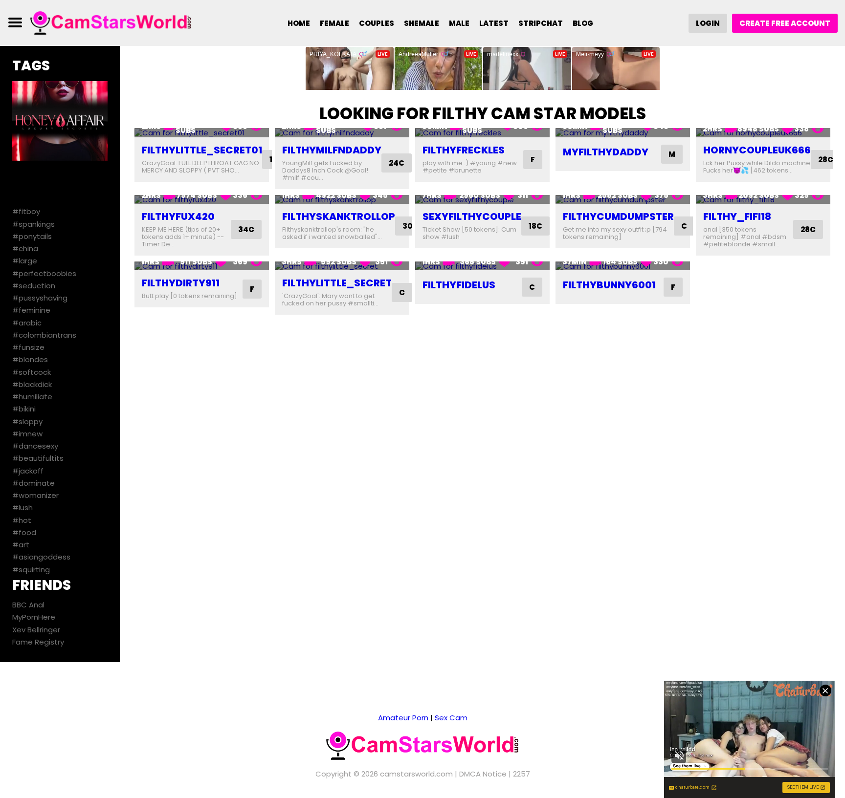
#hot (21, 520)
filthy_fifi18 (737, 216)
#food (24, 532)
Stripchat (540, 23)
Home (299, 23)
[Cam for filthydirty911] (201, 266)
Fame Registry (38, 642)
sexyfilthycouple (471, 216)
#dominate (33, 483)
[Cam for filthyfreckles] (482, 132)
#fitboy (26, 211)
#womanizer (35, 495)
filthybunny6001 (609, 285)
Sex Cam (451, 717)
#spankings (33, 224)
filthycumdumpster (618, 216)
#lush (22, 507)
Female (334, 23)
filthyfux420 (178, 216)
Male (459, 23)
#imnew (27, 434)
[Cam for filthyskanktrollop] (342, 199)
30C (410, 226)
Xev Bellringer (36, 630)
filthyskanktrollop (338, 216)
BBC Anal (28, 605)
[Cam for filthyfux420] (201, 199)
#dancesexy (35, 446)
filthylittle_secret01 (202, 150)
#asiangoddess (41, 557)
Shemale (421, 23)
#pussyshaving (39, 298)
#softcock (31, 372)
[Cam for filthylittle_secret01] (201, 132)
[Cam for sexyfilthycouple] (482, 199)
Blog (583, 23)
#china (25, 248)
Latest (494, 23)
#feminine (31, 310)
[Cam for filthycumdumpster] (623, 199)
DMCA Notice (483, 774)
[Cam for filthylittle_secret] (342, 266)
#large (24, 261)
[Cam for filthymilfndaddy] (342, 132)
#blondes (30, 359)
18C (535, 226)
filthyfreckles (463, 150)
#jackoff (28, 471)
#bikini (24, 409)
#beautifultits (38, 458)
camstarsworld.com (416, 774)
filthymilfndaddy (331, 150)
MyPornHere (33, 617)
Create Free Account (784, 23)
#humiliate (32, 396)
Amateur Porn (403, 717)
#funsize (28, 347)
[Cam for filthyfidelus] (482, 266)
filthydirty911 (181, 283)
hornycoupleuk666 (757, 150)
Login (708, 23)
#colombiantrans (44, 335)
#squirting (31, 569)
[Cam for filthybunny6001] (623, 266)
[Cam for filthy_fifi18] (763, 199)
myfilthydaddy (605, 152)
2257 (521, 774)
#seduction (33, 285)
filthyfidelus (458, 285)
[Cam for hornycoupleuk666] (763, 132)
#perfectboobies (44, 273)
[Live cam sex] (111, 22)
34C (246, 229)
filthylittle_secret (337, 283)
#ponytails (32, 236)
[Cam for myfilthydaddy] (623, 132)
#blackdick (32, 384)
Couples (376, 23)
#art (20, 544)
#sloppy (27, 421)
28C (825, 159)
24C (396, 163)
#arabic (27, 323)
